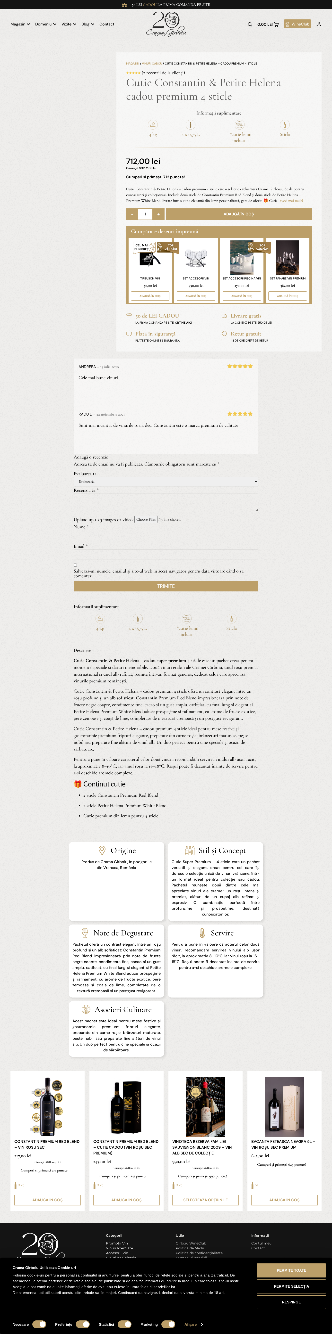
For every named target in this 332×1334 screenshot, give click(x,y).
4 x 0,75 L (191, 134)
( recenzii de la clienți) (163, 73)
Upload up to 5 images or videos (104, 519)
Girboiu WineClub (191, 1243)
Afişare (190, 1324)
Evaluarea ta (85, 473)
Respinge (291, 1302)
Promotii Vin (117, 1243)
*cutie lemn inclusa (240, 137)
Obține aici (183, 323)
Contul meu (261, 1243)
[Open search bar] (250, 24)
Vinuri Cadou (152, 63)
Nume (81, 526)
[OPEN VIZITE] (75, 24)
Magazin (132, 63)
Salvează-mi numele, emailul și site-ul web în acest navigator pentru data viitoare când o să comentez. (159, 573)
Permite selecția (291, 1286)
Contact (258, 1248)
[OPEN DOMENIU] (55, 24)
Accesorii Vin (117, 1253)
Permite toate (291, 1270)
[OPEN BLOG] (93, 24)
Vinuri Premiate (119, 1248)
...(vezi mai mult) (290, 200)
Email (81, 546)
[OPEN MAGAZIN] (28, 24)
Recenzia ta (86, 490)
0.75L (22, 1185)
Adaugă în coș (239, 214)
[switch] (83, 1324)
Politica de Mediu (190, 1248)
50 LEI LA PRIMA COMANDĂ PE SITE (171, 4)
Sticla (285, 134)
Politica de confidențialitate (199, 1253)
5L (257, 1185)
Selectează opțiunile (205, 1200)
